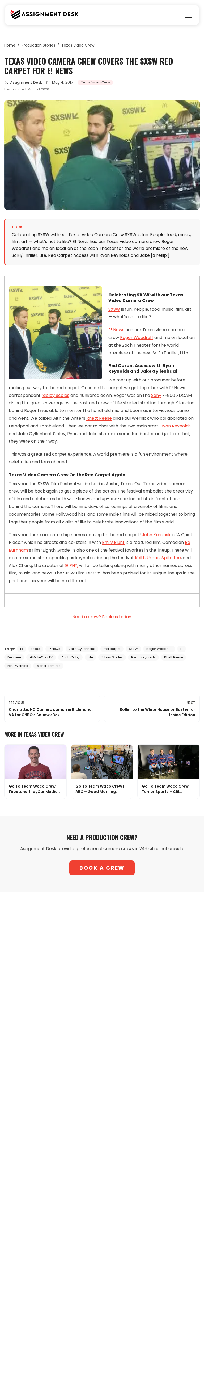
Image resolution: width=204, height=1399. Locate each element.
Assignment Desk (26, 82)
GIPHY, (71, 565)
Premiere (14, 657)
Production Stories (38, 45)
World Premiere (48, 665)
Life (90, 657)
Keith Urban (147, 558)
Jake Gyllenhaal (82, 648)
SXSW (114, 309)
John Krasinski (156, 535)
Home (9, 45)
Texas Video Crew (77, 45)
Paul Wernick (17, 665)
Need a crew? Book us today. (102, 617)
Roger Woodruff (136, 337)
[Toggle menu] (188, 15)
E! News (116, 330)
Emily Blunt (113, 542)
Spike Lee (171, 558)
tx (21, 648)
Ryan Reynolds (175, 426)
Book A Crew (102, 868)
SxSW (133, 648)
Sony (156, 395)
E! (181, 648)
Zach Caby (70, 657)
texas (35, 648)
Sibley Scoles (55, 395)
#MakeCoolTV (41, 657)
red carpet (112, 648)
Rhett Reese (99, 418)
